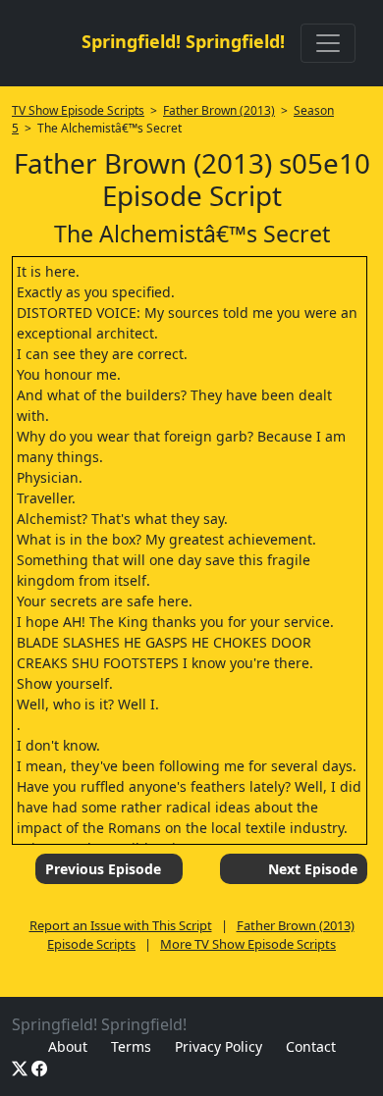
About (67, 1046)
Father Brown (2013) (219, 110)
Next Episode (312, 869)
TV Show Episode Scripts (78, 110)
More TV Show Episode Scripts (248, 944)
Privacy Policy (218, 1046)
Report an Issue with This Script (120, 925)
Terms (131, 1046)
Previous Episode (103, 869)
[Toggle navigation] (328, 43)
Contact (311, 1046)
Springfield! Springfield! (183, 41)
